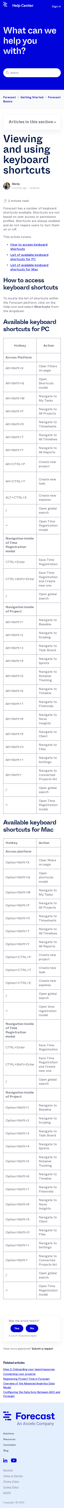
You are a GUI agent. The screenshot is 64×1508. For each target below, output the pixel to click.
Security (8, 1470)
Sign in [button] (56, 6)
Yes (16, 1328)
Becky (16, 184)
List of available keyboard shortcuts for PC (29, 257)
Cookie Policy (11, 1487)
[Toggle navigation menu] (42, 6)
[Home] (29, 1419)
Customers (9, 1445)
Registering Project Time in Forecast (26, 1379)
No (32, 1328)
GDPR (7, 1493)
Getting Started (31, 97)
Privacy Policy (11, 1481)
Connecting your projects (19, 1374)
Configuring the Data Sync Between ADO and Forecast (31, 1394)
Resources (9, 1439)
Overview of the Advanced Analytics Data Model (29, 1385)
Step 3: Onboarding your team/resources (29, 1369)
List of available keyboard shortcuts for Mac (29, 267)
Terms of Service (13, 1476)
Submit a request (42, 1349)
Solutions (8, 1433)
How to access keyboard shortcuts (28, 246)
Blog (6, 1450)
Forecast (9, 97)
